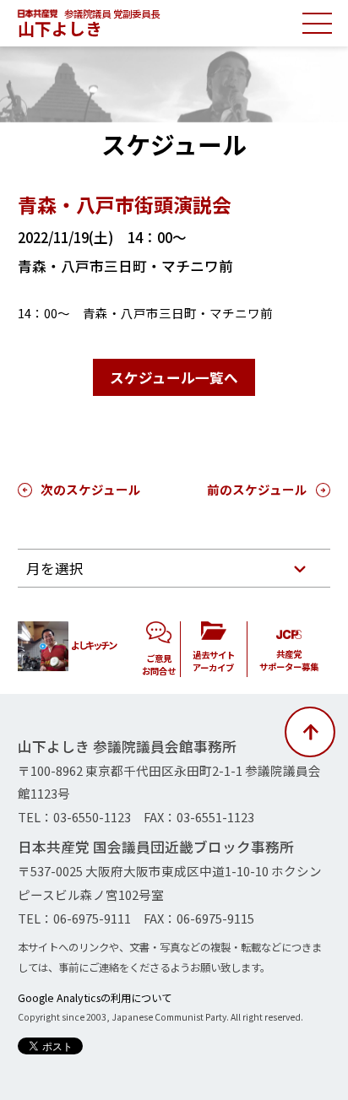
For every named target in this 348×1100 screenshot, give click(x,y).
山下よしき (60, 28)
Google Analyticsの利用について (94, 997)
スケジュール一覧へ (174, 377)
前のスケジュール (257, 489)
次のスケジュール (91, 489)
